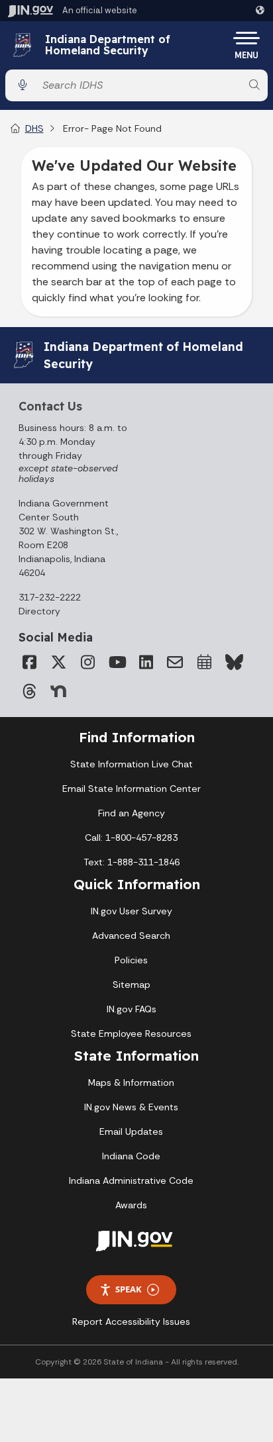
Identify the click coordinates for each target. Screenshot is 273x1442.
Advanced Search (131, 935)
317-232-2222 (50, 597)
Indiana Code (131, 1156)
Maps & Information (131, 1082)
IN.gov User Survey (131, 911)
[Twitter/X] (58, 662)
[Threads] (29, 691)
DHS (34, 128)
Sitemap (131, 984)
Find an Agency (131, 813)
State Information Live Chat (131, 764)
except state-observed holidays (68, 473)
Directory (39, 611)
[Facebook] (29, 662)
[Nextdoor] (58, 691)
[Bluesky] (233, 662)
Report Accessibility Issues (131, 1321)
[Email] (175, 662)
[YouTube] (116, 662)
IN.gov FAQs (131, 1009)
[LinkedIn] (145, 662)
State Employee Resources (131, 1033)
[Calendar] (204, 662)
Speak (128, 1289)
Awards (131, 1205)
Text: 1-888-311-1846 (131, 862)
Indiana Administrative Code (131, 1180)
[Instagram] (87, 662)
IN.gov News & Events (131, 1107)
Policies (131, 960)
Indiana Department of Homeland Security (107, 45)
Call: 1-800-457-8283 (131, 837)
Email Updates (131, 1131)
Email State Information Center (131, 788)
